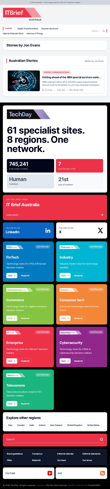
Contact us (37, 453)
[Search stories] (101, 439)
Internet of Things (34, 33)
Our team (61, 460)
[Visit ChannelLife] (73, 247)
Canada (20, 425)
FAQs (9, 460)
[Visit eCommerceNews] (19, 290)
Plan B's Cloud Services (56, 485)
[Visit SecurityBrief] (73, 332)
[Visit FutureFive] (73, 290)
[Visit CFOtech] (19, 247)
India (31, 425)
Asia (10, 425)
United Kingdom (74, 425)
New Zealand (56, 425)
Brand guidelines (15, 453)
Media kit (25, 275)
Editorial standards (91, 453)
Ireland (42, 425)
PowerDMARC (94, 485)
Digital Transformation (27, 28)
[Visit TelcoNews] (19, 375)
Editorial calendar (65, 453)
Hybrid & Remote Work (13, 33)
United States (93, 425)
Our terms (87, 460)
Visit (10, 275)
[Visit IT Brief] (19, 332)
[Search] (103, 31)
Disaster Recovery (49, 28)
